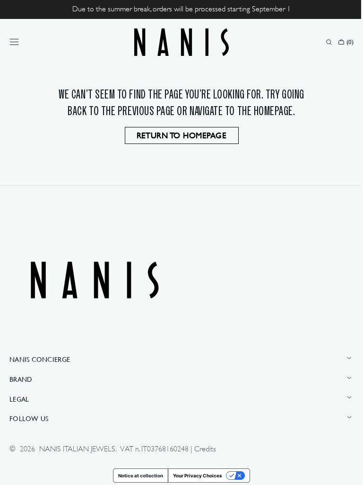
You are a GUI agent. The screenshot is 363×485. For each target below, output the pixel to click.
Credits (205, 449)
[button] (14, 42)
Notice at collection (137, 475)
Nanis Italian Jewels (77, 449)
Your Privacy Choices (194, 475)
